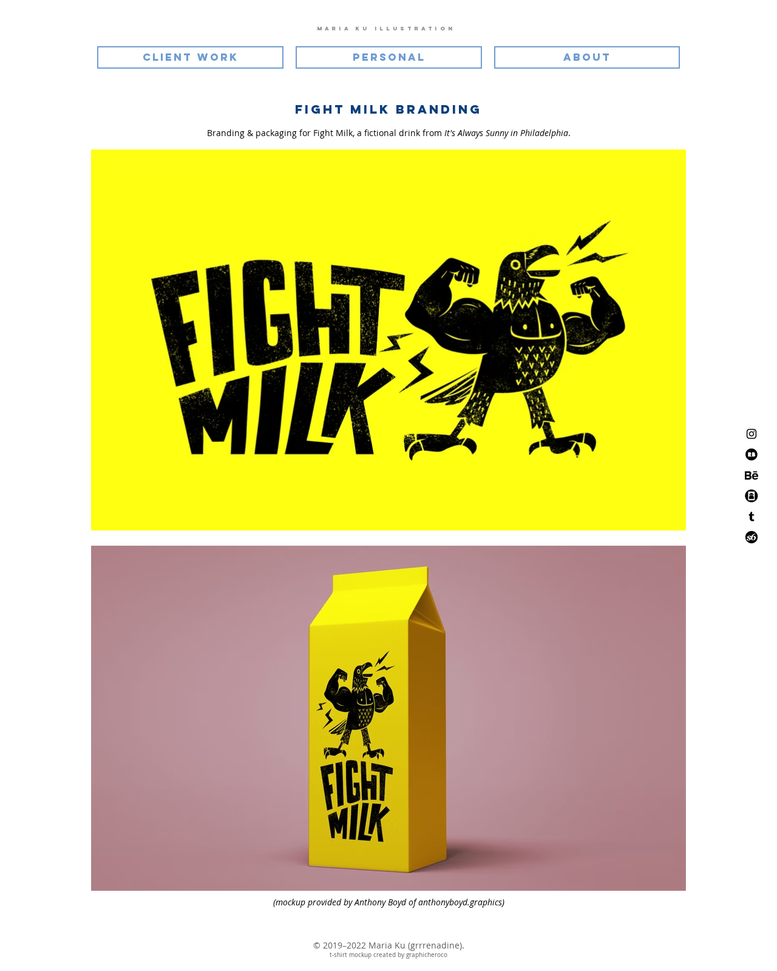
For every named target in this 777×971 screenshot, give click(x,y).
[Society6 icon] (751, 537)
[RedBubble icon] (751, 454)
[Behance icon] (751, 475)
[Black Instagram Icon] (751, 434)
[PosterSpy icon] (751, 496)
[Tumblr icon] (751, 516)
